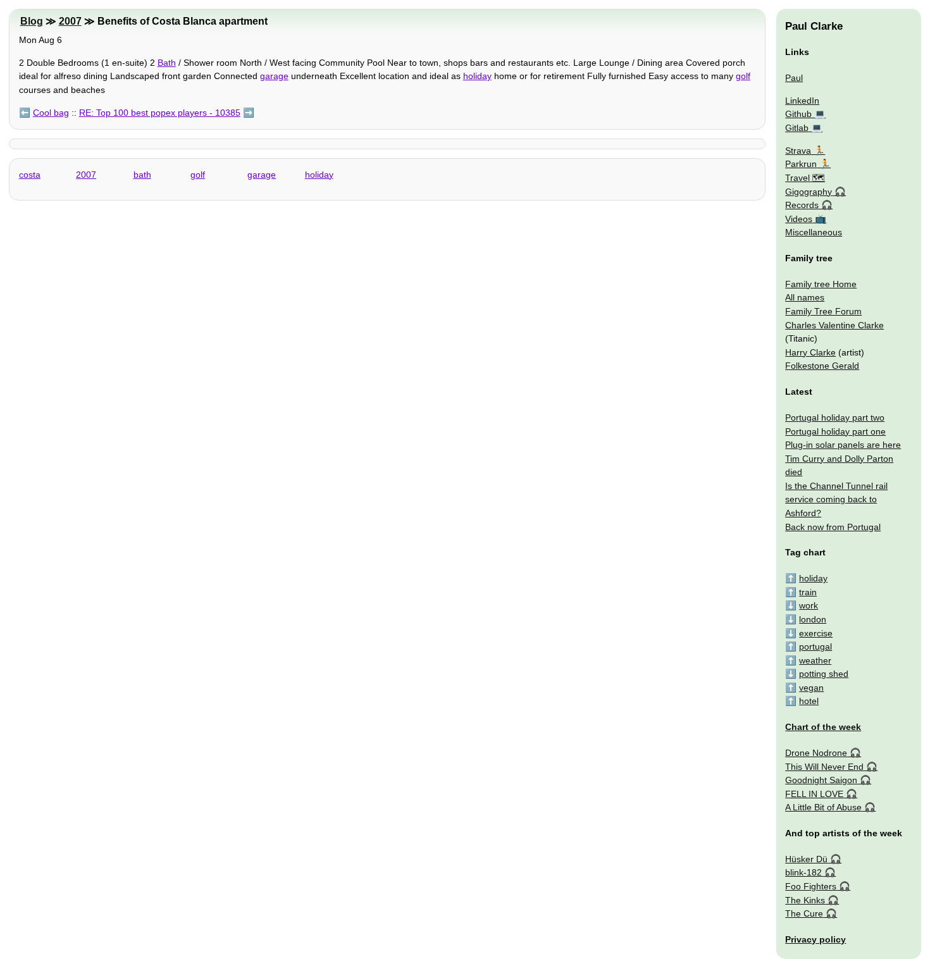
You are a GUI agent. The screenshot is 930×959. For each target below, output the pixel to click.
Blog (31, 21)
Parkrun (801, 164)
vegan (811, 688)
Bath (167, 63)
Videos (798, 219)
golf (743, 76)
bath (142, 175)
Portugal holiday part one (835, 431)
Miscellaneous (813, 232)
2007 (70, 21)
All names (804, 297)
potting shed (823, 674)
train (808, 592)
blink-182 (803, 872)
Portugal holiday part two (834, 417)
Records (802, 205)
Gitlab (797, 128)
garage (274, 76)
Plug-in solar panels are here (843, 445)
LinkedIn (802, 101)
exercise (816, 633)
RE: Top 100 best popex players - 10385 (159, 113)
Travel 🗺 (805, 178)
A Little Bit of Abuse (823, 807)
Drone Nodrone (816, 753)
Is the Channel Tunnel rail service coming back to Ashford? (836, 499)
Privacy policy (815, 939)
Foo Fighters (810, 886)
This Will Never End (824, 767)
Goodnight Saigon (821, 780)
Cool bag (51, 113)
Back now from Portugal (833, 527)
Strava (798, 150)
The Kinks (805, 900)
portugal (815, 646)
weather (815, 660)
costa (29, 175)
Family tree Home (821, 284)
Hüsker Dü (806, 859)
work (808, 605)
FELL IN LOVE (814, 794)
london (812, 619)
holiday (477, 76)
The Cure (804, 913)
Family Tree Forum (823, 311)
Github (798, 114)
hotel (809, 701)
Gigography (808, 192)
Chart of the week (823, 727)
